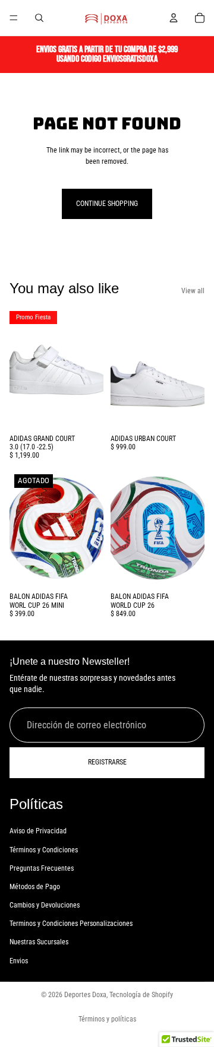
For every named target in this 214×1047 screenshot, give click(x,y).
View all (192, 291)
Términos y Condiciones (44, 850)
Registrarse (107, 762)
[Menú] (13, 17)
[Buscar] (39, 18)
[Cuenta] (173, 18)
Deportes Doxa (85, 995)
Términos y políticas (107, 1019)
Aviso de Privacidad (38, 831)
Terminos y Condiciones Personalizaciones (71, 923)
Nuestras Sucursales (39, 942)
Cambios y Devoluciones (45, 905)
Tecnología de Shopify (141, 995)
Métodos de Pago (35, 887)
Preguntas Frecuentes (42, 868)
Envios (19, 961)
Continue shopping (107, 203)
